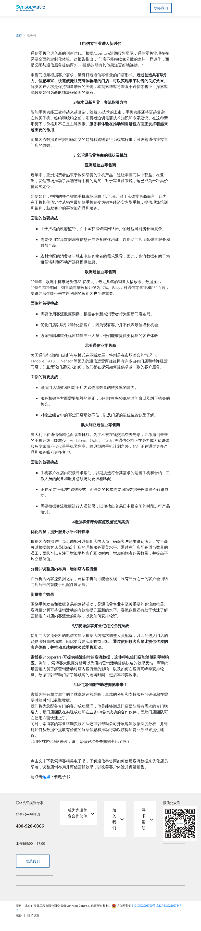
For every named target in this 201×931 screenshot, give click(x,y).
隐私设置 (33, 915)
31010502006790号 (143, 905)
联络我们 (161, 8)
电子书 (31, 35)
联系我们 (33, 861)
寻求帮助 (144, 818)
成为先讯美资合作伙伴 (77, 813)
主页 (19, 35)
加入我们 (114, 818)
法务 (19, 915)
